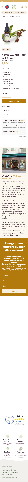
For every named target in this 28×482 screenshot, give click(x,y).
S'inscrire (14, 291)
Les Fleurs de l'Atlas (8, 60)
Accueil (3, 16)
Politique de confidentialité (17, 270)
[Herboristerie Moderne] (14, 7)
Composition (14, 110)
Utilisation (14, 114)
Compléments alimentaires (13, 16)
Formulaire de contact (9, 478)
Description (14, 106)
